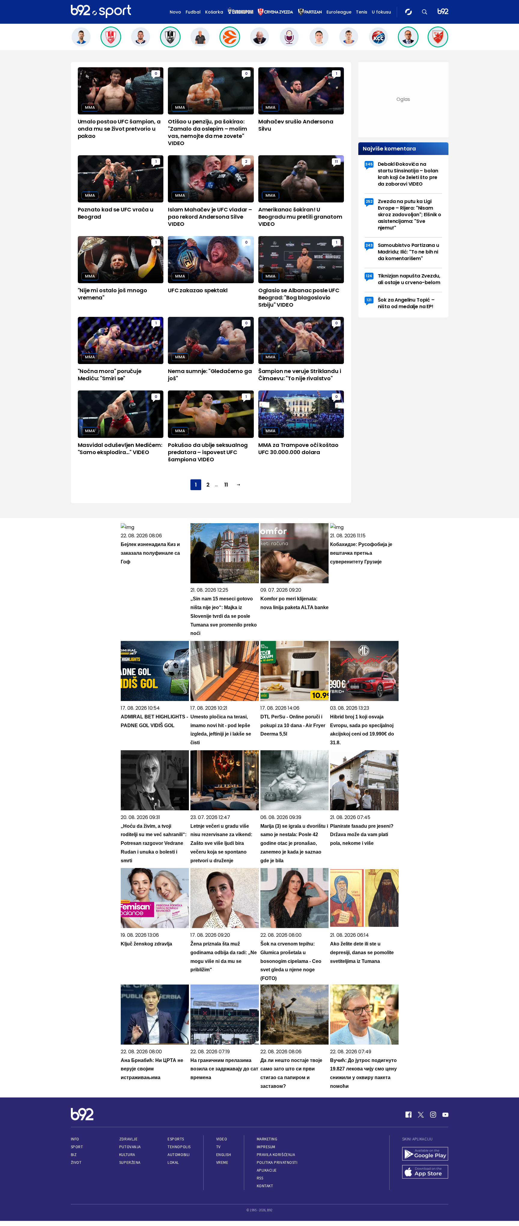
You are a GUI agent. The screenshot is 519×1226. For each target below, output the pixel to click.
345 (369, 164)
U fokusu (381, 12)
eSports (176, 1139)
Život (76, 1162)
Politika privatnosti (277, 1162)
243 (369, 245)
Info (75, 1139)
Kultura (127, 1154)
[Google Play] (425, 1154)
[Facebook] (408, 1115)
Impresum (266, 1146)
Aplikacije (267, 1170)
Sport (77, 1146)
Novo (175, 12)
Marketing (267, 1139)
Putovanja (130, 1146)
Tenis (361, 12)
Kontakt (265, 1185)
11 (336, 161)
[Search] (424, 11)
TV (218, 1146)
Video (221, 1139)
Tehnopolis (179, 1146)
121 (369, 299)
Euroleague (338, 12)
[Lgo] (443, 11)
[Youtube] (445, 1115)
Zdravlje (128, 1139)
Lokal (173, 1162)
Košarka (214, 12)
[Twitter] (421, 1115)
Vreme (222, 1162)
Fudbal (193, 12)
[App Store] (425, 1172)
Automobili (179, 1154)
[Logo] (101, 11)
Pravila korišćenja (276, 1154)
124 (369, 275)
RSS (260, 1178)
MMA (90, 107)
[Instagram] (433, 1115)
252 (369, 201)
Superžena (130, 1162)
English (223, 1154)
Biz (74, 1154)
